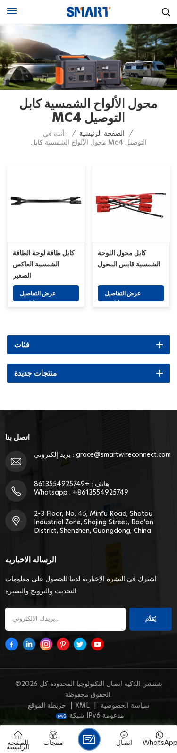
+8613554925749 (62, 484)
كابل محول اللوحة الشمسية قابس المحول (129, 259)
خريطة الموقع (47, 705)
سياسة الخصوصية (125, 705)
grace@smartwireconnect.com (123, 455)
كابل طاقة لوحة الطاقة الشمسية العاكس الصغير (44, 264)
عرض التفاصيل (38, 293)
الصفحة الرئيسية (102, 133)
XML (82, 705)
